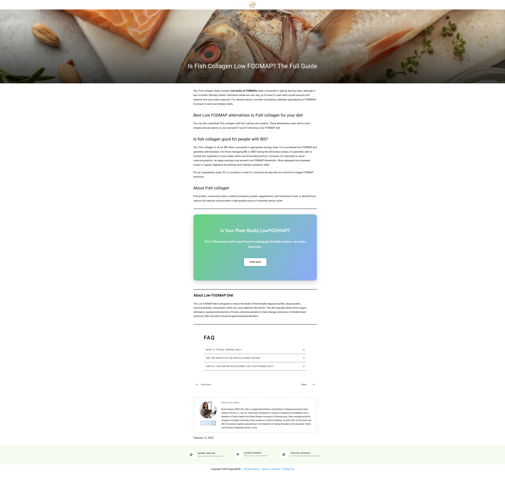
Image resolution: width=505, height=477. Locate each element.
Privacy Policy (251, 469)
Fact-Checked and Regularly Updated (304, 456)
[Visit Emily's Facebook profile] (202, 423)
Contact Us (288, 469)
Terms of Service (270, 469)
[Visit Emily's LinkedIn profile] (208, 423)
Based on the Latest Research (255, 456)
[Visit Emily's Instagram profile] (213, 423)
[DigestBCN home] (252, 5)
